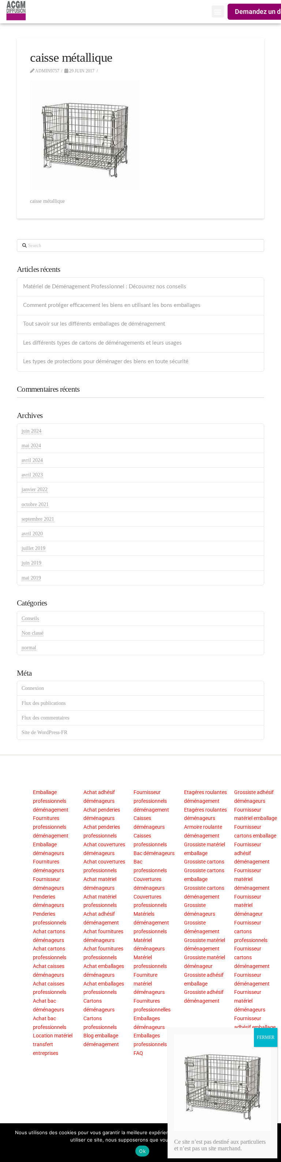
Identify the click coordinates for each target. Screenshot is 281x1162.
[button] (218, 11)
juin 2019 (31, 563)
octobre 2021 (35, 504)
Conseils (30, 618)
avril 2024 (32, 460)
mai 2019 (31, 578)
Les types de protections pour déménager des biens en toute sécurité (105, 361)
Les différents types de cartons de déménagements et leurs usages (102, 343)
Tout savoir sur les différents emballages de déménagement (94, 324)
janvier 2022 (35, 489)
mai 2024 (31, 445)
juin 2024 (31, 431)
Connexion (33, 688)
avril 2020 (32, 533)
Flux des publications (43, 703)
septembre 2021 (38, 519)
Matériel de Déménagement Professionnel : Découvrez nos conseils (104, 286)
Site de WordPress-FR (44, 732)
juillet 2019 (33, 548)
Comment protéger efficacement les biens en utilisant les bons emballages (112, 305)
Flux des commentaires (45, 718)
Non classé (33, 633)
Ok (142, 1151)
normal (29, 647)
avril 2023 (32, 475)
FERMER (265, 1037)
